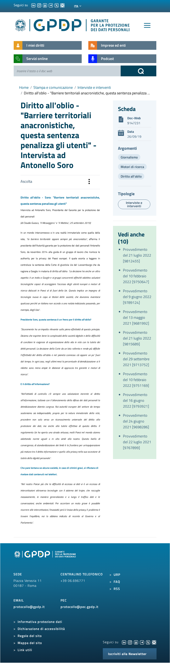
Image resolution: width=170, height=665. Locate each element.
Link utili (25, 649)
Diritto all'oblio (131, 176)
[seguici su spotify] (62, 4)
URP (117, 574)
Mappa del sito (30, 642)
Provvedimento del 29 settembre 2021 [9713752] (136, 359)
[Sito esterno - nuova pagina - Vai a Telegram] (142, 641)
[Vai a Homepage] (45, 558)
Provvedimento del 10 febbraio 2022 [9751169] (136, 379)
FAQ (117, 581)
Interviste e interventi (94, 87)
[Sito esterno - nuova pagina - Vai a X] (148, 641)
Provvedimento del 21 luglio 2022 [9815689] (137, 338)
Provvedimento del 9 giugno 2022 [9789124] (137, 296)
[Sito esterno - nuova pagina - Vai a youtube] (136, 641)
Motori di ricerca (132, 166)
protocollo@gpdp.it (29, 606)
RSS (117, 588)
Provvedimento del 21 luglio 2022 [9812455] (137, 255)
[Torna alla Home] (72, 24)
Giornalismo (129, 157)
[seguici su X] (57, 4)
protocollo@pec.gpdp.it (79, 606)
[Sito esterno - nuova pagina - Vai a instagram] (130, 641)
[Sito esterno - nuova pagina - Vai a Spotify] (154, 641)
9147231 (133, 123)
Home (24, 87)
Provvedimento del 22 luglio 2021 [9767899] (137, 442)
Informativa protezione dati (40, 621)
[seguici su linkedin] (33, 4)
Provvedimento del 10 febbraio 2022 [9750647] (136, 276)
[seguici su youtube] (45, 4)
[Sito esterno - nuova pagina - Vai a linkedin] (124, 641)
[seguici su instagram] (39, 4)
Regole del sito (30, 635)
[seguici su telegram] (51, 4)
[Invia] (138, 71)
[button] (89, 182)
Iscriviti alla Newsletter (127, 653)
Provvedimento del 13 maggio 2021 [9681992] (136, 317)
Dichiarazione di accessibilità (41, 628)
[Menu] (147, 25)
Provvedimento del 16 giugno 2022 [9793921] (136, 400)
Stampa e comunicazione (53, 87)
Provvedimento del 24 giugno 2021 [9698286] (136, 421)
